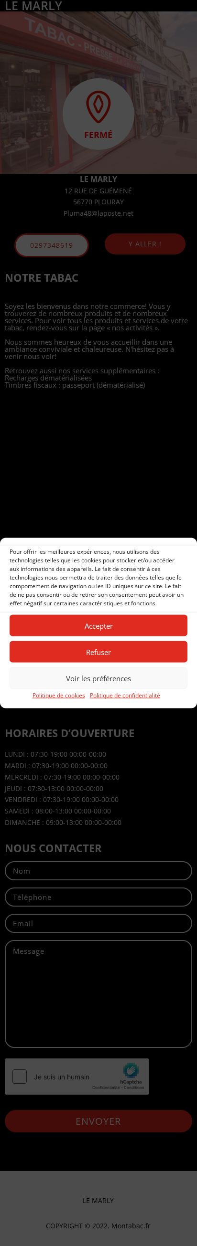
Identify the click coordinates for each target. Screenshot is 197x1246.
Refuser (98, 651)
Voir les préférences (98, 678)
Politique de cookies (59, 695)
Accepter (99, 625)
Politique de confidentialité (125, 695)
